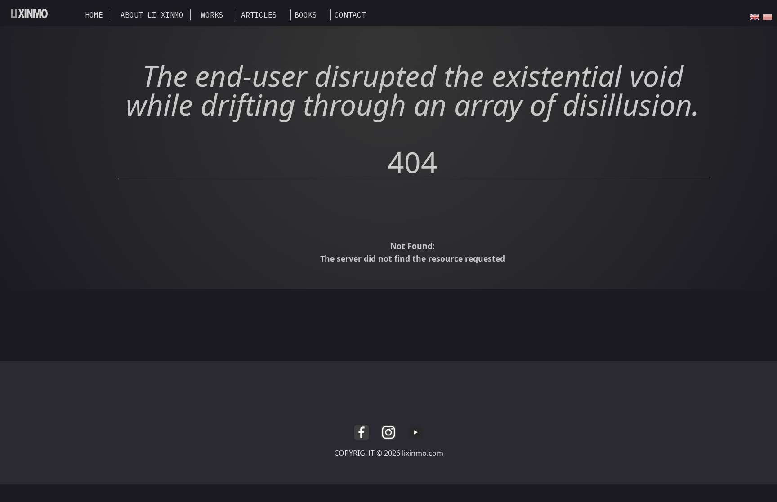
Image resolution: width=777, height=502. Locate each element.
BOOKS (306, 14)
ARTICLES (259, 14)
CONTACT (350, 14)
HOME (94, 14)
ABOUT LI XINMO (152, 14)
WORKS (212, 14)
